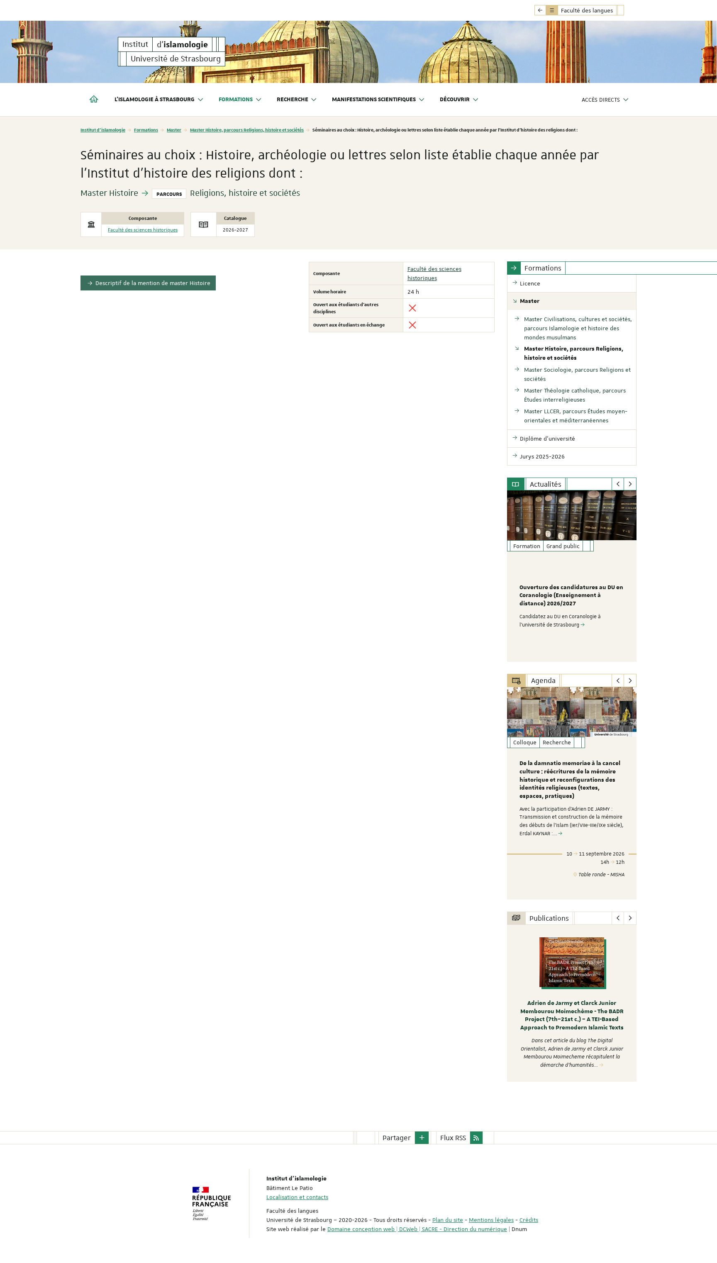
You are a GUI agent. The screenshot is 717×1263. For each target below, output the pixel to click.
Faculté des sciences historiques (143, 230)
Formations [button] (236, 99)
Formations (146, 129)
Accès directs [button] (601, 99)
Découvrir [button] (455, 99)
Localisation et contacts (297, 1197)
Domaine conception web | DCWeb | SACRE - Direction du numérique (417, 1229)
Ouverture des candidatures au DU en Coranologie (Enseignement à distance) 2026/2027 (571, 596)
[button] (422, 1137)
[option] (572, 576)
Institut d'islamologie (102, 129)
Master (174, 129)
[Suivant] (630, 484)
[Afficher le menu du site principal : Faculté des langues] (540, 10)
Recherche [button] (292, 99)
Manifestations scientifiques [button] (374, 99)
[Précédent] (618, 484)
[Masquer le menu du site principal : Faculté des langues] (627, 10)
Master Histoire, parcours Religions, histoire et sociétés (247, 129)
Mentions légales (491, 1220)
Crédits (528, 1220)
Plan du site (447, 1220)
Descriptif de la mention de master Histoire (152, 283)
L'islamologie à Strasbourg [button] (155, 99)
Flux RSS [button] (453, 1137)
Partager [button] (397, 1137)
